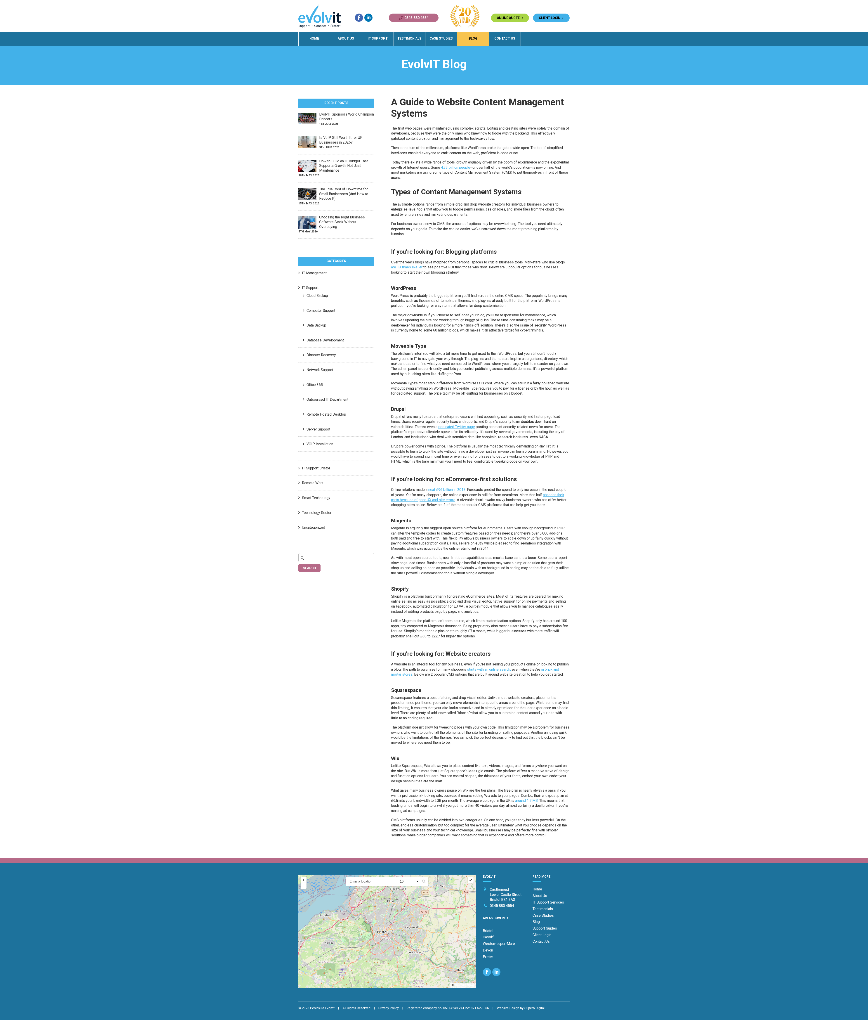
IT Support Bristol (316, 468)
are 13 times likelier (406, 267)
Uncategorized (313, 527)
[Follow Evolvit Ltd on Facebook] (359, 18)
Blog (473, 38)
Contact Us (504, 38)
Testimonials (409, 38)
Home (314, 38)
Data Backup (316, 325)
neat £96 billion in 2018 (446, 490)
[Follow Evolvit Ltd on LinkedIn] (368, 18)
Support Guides (545, 928)
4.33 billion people (455, 167)
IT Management (314, 273)
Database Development (325, 340)
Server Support (318, 429)
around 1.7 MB (526, 800)
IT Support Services (548, 902)
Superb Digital (534, 1008)
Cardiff (488, 937)
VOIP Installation (320, 444)
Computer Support (321, 310)
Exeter (488, 957)
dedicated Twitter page (456, 427)
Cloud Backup (317, 295)
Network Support (320, 370)
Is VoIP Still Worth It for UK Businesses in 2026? (340, 139)
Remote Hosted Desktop (326, 414)
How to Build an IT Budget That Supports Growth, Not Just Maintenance (343, 166)
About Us (346, 38)
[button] (423, 881)
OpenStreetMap (464, 985)
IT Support (378, 38)
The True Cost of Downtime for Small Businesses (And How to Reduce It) (343, 194)
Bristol (488, 931)
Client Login (550, 18)
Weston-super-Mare (499, 944)
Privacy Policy (388, 1008)
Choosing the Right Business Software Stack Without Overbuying (342, 222)
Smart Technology (316, 498)
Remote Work (312, 483)
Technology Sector (316, 513)
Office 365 (315, 385)
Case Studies (441, 38)
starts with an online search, (489, 669)
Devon (488, 950)
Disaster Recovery (321, 355)
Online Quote (509, 18)
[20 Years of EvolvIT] (465, 27)
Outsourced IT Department (327, 399)
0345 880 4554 (416, 18)
